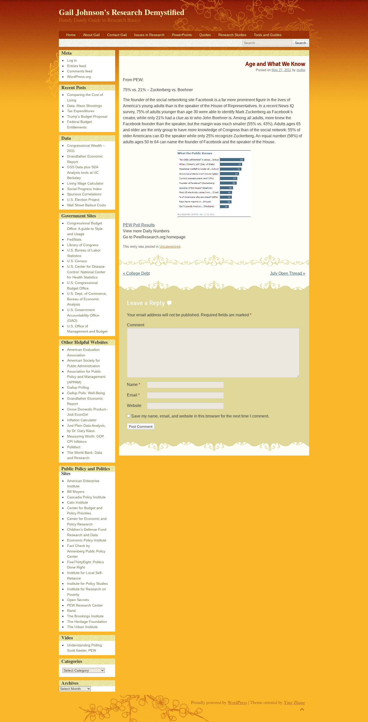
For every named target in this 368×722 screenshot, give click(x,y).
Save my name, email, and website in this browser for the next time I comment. (200, 416)
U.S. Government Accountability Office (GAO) (83, 315)
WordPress (237, 702)
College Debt (136, 273)
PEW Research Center (85, 605)
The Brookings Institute (85, 616)
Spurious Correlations (84, 194)
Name (133, 384)
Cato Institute (77, 502)
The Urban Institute (82, 627)
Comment (135, 325)
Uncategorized (169, 246)
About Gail (91, 35)
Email (133, 395)
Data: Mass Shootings (84, 106)
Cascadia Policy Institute (86, 497)
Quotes (205, 35)
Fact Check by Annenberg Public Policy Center (86, 551)
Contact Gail (117, 35)
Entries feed (76, 66)
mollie (301, 70)
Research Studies (232, 35)
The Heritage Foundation (87, 622)
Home (71, 35)
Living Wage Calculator (85, 183)
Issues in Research (149, 35)
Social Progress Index (84, 189)
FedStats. (74, 239)
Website (134, 405)
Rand (71, 611)
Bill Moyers (75, 492)
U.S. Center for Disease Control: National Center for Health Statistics (86, 271)
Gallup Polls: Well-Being (86, 393)
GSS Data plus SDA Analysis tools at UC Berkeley (83, 172)
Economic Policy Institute (86, 540)
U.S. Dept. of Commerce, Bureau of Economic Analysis (87, 299)
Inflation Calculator (82, 420)
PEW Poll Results (139, 225)
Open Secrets (78, 600)
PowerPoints (182, 35)
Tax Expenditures (80, 111)
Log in (72, 60)
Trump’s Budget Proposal (87, 116)
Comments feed (79, 71)
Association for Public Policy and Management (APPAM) (86, 376)
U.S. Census (77, 261)
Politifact (73, 447)
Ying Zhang (294, 702)
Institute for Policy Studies (87, 584)
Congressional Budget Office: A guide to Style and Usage (85, 228)
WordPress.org (79, 77)
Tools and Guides (267, 35)
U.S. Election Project (83, 200)
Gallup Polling (78, 387)
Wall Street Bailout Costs (86, 205)
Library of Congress (82, 245)
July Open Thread (287, 273)
